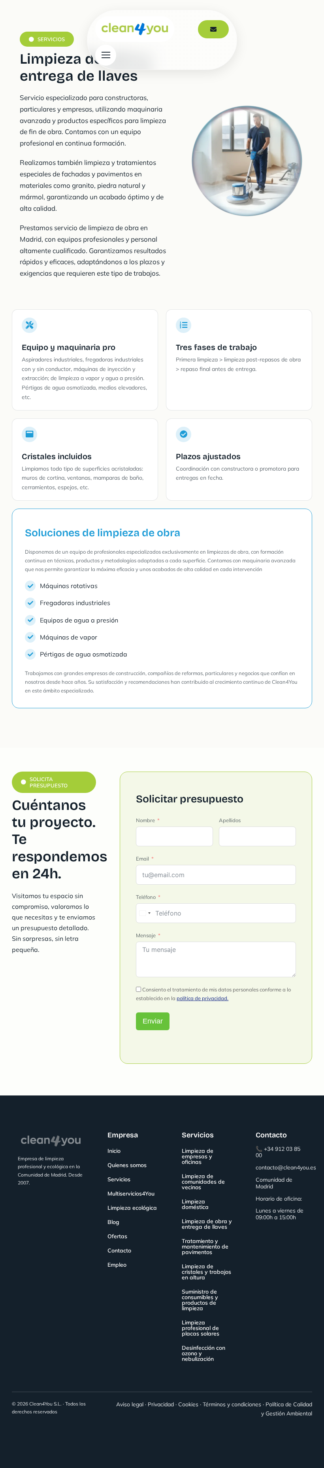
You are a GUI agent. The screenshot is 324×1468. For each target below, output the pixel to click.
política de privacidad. (202, 998)
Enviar (153, 1021)
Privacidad (161, 1404)
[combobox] (144, 913)
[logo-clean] (134, 19)
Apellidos (230, 820)
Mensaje (146, 935)
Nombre (145, 820)
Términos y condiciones (232, 1404)
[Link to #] (105, 55)
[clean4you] (51, 1130)
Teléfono (146, 897)
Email (142, 858)
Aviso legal (129, 1404)
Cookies (188, 1404)
